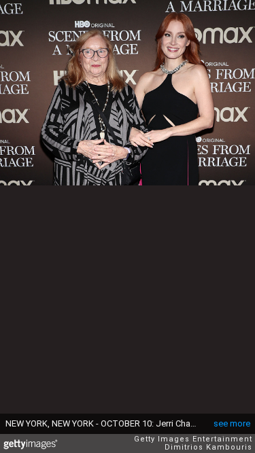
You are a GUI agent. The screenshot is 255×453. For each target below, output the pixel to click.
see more (232, 423)
